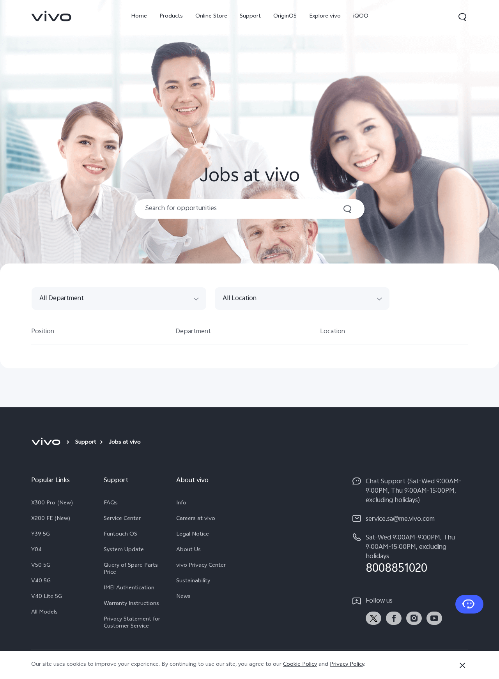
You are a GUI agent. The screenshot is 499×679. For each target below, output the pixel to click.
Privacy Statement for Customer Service (132, 623)
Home (139, 16)
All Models (44, 612)
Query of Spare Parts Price (131, 569)
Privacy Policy (347, 665)
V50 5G (40, 565)
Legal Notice (192, 534)
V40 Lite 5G (46, 597)
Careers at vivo (195, 519)
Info (181, 503)
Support (250, 16)
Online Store (211, 16)
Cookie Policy (300, 665)
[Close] (462, 665)
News (183, 597)
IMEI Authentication (129, 588)
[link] (51, 16)
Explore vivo (325, 16)
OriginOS (285, 16)
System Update (124, 550)
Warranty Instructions (131, 604)
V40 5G (41, 581)
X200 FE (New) (51, 519)
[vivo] (47, 443)
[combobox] (119, 299)
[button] (462, 16)
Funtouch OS (120, 534)
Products (171, 16)
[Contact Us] (469, 604)
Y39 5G (40, 534)
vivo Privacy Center (201, 565)
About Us (188, 550)
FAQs (111, 503)
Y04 (36, 550)
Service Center (122, 519)
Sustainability (193, 581)
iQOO (360, 16)
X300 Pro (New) (52, 503)
